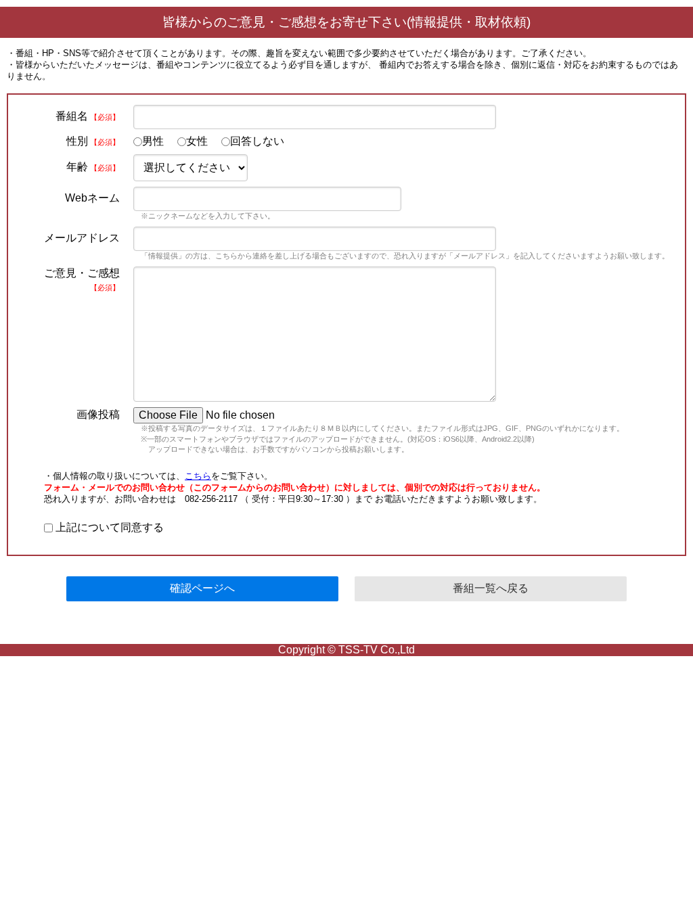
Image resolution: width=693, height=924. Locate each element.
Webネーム (92, 198)
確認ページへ (202, 588)
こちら (198, 476)
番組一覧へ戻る (491, 588)
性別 (93, 141)
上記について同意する (108, 527)
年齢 (93, 166)
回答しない (257, 141)
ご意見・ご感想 (82, 279)
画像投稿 (98, 414)
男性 (153, 141)
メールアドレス (82, 238)
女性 (197, 141)
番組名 (87, 116)
